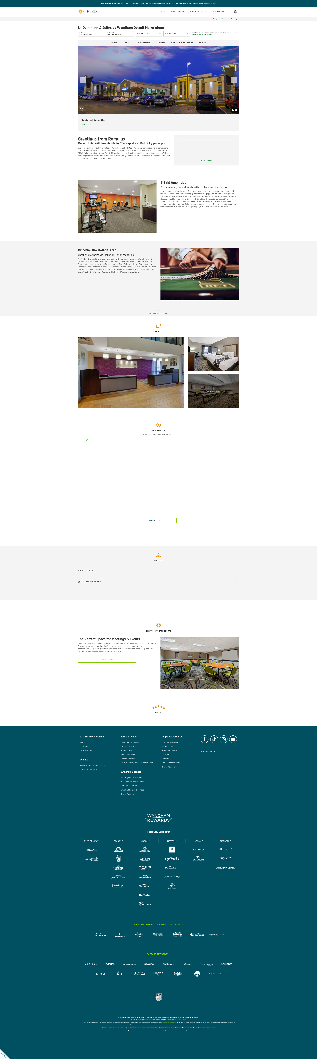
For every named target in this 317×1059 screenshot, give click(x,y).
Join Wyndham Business (132, 778)
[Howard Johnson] (118, 877)
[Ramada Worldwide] (145, 895)
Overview (115, 43)
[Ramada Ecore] (145, 904)
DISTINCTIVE (225, 841)
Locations (84, 746)
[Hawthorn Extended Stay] (91, 850)
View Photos (213, 391)
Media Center (168, 746)
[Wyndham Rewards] (158, 818)
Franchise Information (171, 750)
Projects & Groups (129, 786)
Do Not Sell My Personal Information (137, 763)
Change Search (218, 19)
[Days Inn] (118, 850)
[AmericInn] (145, 877)
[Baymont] (145, 886)
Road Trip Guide (87, 750)
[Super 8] (118, 859)
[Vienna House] (172, 877)
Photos (128, 43)
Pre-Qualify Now (210, 3)
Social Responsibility (171, 763)
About (82, 742)
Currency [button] (234, 19)
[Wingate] (145, 859)
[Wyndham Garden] (145, 868)
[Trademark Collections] (199, 859)
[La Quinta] (145, 850)
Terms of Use (126, 750)
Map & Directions (144, 43)
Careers (165, 759)
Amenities (161, 43)
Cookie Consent (128, 759)
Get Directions (155, 520)
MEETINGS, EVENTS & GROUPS (182, 43)
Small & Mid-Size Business (132, 790)
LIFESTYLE (172, 841)
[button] (75, 3)
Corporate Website (170, 742)
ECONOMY (118, 841)
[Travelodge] (118, 886)
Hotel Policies (207, 160)
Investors (166, 755)
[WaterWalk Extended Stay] (91, 859)
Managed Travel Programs (132, 782)
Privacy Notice (127, 746)
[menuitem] (164, 12)
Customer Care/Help (89, 769)
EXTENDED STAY (91, 841)
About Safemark (128, 755)
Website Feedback (209, 751)
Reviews (202, 43)
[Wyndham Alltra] (172, 886)
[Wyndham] (199, 850)
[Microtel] (118, 868)
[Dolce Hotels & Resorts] (225, 859)
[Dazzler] (172, 868)
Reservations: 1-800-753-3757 (93, 765)
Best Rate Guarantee (130, 742)
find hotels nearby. (205, 34)
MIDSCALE (145, 841)
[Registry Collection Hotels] (225, 850)
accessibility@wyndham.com (168, 1022)
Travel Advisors (127, 794)
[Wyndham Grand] (225, 868)
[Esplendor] (172, 859)
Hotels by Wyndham (158, 832)
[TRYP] (172, 850)
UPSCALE (199, 841)
